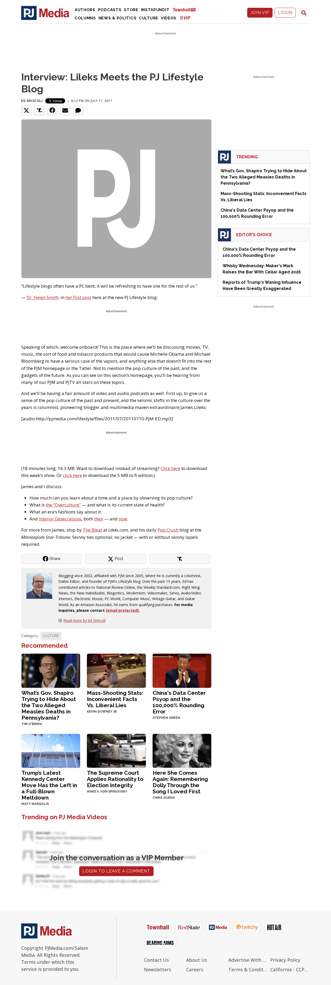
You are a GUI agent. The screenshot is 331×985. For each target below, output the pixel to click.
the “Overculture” (63, 505)
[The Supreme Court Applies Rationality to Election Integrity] (116, 750)
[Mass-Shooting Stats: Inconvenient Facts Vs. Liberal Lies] (116, 670)
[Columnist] (41, 585)
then (98, 519)
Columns (85, 18)
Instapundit (155, 10)
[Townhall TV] (186, 9)
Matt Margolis (35, 804)
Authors (85, 10)
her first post (78, 297)
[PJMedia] (45, 13)
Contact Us (156, 960)
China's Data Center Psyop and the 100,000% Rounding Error (179, 702)
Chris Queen (164, 798)
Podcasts (110, 10)
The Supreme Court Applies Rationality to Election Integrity (115, 779)
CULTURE (51, 636)
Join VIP (260, 12)
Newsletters (157, 969)
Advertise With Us (248, 960)
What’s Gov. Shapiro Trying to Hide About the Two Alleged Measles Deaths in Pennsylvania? (48, 705)
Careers (194, 969)
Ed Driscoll (32, 101)
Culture (148, 18)
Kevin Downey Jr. (102, 711)
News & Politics (118, 18)
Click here (170, 468)
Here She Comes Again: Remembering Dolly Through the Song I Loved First (180, 782)
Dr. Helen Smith (42, 297)
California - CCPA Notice (290, 969)
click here (72, 475)
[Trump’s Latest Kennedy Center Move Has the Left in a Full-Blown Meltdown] (50, 750)
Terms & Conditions (248, 969)
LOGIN (285, 12)
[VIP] (185, 17)
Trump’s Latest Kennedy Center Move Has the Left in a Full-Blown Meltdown (49, 785)
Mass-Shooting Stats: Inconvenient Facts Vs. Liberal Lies (115, 699)
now (123, 519)
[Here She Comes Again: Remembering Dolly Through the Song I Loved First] (182, 750)
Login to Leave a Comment (116, 871)
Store (131, 10)
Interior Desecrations (60, 519)
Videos (168, 18)
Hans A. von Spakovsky (107, 791)
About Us (196, 960)
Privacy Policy (285, 960)
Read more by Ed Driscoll (84, 620)
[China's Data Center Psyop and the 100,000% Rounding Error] (182, 670)
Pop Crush (167, 530)
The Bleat (92, 530)
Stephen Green (166, 718)
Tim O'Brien (31, 724)
